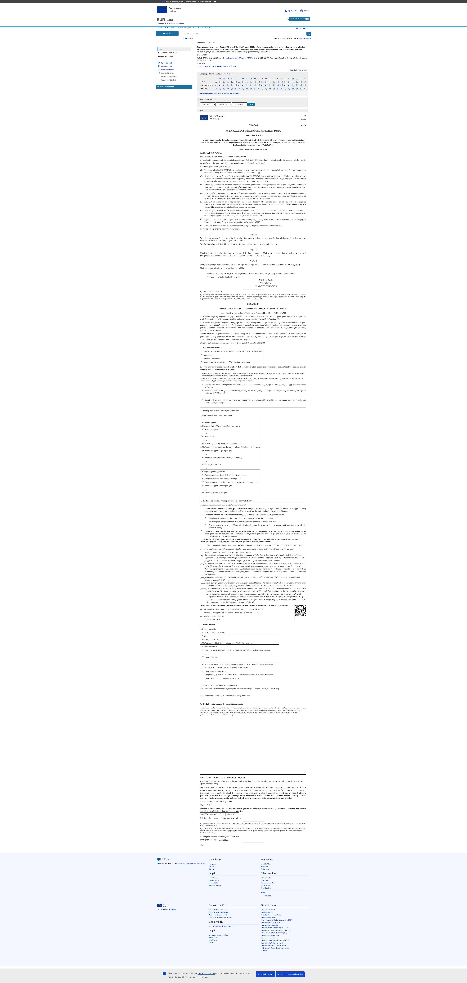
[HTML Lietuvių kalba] (266, 81)
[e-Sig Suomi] (300, 88)
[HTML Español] (220, 81)
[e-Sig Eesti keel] (235, 88)
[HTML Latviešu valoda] (262, 81)
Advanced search (305, 38)
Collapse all (303, 70)
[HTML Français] (247, 81)
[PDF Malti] (274, 85)
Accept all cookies (265, 974)
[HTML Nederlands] (277, 81)
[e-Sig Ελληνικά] (239, 88)
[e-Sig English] (243, 88)
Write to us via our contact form (219, 915)
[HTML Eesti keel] (235, 81)
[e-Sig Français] (247, 88)
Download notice (167, 70)
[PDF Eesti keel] (235, 85)
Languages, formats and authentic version (216, 74)
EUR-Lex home (169, 28)
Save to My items (167, 73)
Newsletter (264, 866)
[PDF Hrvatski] (254, 85)
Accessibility (213, 883)
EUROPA (159, 28)
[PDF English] (243, 85)
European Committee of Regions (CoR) (274, 933)
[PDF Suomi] (300, 85)
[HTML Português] (285, 81)
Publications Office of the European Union (190, 863)
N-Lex (263, 893)
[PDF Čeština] (224, 85)
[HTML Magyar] (270, 81)
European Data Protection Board (272, 943)
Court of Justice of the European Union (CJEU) (276, 920)
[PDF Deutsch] (232, 85)
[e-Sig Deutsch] (232, 88)
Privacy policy (213, 937)
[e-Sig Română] (289, 88)
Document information (167, 53)
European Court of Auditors (270, 925)
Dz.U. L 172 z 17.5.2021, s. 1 (212, 292)
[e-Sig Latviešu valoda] (262, 88)
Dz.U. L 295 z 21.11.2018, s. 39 (251, 299)
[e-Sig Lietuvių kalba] (266, 88)
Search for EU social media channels (221, 926)
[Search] (308, 34)
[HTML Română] (289, 81)
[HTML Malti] (274, 81)
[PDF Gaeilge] (251, 85)
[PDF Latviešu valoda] (262, 85)
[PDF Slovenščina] (297, 85)
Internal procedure (165, 57)
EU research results (267, 883)
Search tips (188, 38)
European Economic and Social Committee (275, 930)
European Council (267, 912)
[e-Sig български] (216, 88)
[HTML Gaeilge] (251, 81)
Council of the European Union (271, 915)
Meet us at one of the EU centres (220, 917)
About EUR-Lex (266, 864)
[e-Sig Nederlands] (277, 88)
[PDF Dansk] (228, 85)
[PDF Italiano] (258, 85)
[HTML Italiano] (258, 81)
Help (299, 28)
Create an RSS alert (168, 80)
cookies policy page (206, 973)
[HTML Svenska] (304, 81)
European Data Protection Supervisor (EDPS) (276, 940)
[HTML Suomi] (300, 81)
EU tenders (264, 880)
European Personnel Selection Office (273, 945)
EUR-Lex (165, 19)
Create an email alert (169, 77)
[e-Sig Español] (220, 88)
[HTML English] (243, 81)
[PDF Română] (289, 85)
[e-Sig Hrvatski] (254, 88)
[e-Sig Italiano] (258, 88)
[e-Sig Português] (285, 88)
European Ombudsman (268, 938)
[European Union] (163, 905)
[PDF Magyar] (270, 85)
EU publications (266, 888)
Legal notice (213, 878)
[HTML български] (216, 81)
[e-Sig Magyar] (270, 88)
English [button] (306, 11)
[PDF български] (216, 85)
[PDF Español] (220, 85)
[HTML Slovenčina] (293, 81)
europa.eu (172, 909)
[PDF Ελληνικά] (239, 85)
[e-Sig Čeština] (224, 88)
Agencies (264, 951)
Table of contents (167, 87)
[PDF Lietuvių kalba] (266, 85)
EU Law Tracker (266, 895)
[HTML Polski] (281, 81)
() (226, 163)
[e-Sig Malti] (274, 88)
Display (251, 104)
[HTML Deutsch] (232, 81)
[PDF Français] (247, 85)
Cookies (211, 943)
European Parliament (268, 910)
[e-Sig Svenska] (304, 88)
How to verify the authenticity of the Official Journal (219, 94)
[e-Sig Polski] (281, 88)
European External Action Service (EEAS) (274, 928)
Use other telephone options (218, 912)
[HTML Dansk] (228, 81)
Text (160, 49)
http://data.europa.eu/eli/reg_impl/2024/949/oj (239, 58)
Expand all (293, 70)
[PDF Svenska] (304, 85)
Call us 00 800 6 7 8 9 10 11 (218, 910)
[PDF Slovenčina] (293, 85)
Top (201, 845)
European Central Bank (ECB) (270, 922)
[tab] (252, 74)
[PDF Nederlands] (277, 85)
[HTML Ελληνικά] (239, 81)
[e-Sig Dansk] (228, 88)
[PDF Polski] (281, 85)
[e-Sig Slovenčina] (293, 88)
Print (306, 28)
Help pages (213, 864)
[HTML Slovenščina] (297, 81)
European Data (266, 878)
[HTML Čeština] (224, 81)
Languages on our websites (218, 935)
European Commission (268, 917)
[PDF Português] (285, 85)
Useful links (265, 869)
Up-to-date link (166, 63)
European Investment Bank (270, 935)
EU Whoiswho (265, 885)
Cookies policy (214, 880)
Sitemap (212, 869)
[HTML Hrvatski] (254, 81)
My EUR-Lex (292, 11)
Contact (211, 866)
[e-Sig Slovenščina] (297, 88)
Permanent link (167, 66)
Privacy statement (215, 885)
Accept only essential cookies (290, 974)
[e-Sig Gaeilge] (251, 88)
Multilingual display (207, 99)
